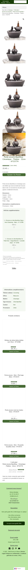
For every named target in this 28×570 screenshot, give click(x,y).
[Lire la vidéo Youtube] (14, 277)
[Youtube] (18, 548)
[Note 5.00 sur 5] (14, 381)
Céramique (16, 298)
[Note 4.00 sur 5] (14, 346)
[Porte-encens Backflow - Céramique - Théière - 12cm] (14, 28)
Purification (16, 10)
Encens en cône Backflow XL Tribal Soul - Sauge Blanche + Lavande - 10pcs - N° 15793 (14, 240)
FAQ (19, 555)
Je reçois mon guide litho (14, 523)
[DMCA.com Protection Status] (14, 561)
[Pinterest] (15, 548)
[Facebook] (9, 548)
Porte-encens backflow (18, 11)
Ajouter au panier (14, 175)
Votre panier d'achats (5, 2)
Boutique (11, 10)
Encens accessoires (7, 11)
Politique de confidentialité (12, 553)
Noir (14, 304)
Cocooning (16, 292)
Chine (14, 307)
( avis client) (13, 165)
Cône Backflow (17, 301)
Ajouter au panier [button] (14, 351)
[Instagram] (12, 548)
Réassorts (16, 296)
